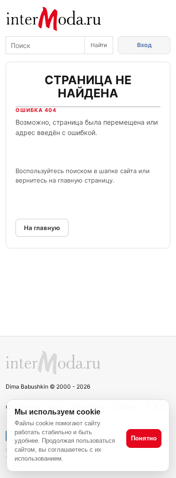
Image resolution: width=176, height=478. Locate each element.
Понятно (144, 438)
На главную (42, 227)
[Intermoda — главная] (54, 19)
